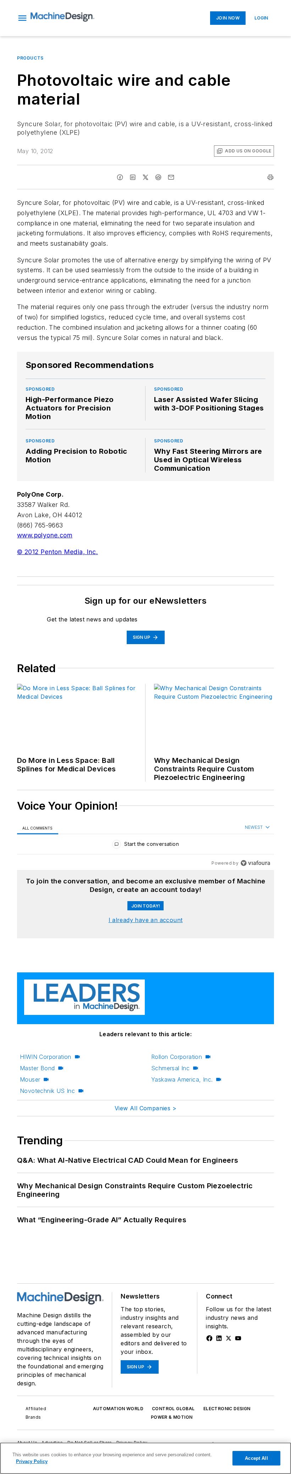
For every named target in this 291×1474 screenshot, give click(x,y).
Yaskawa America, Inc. (182, 1079)
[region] (145, 845)
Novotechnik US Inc (47, 1090)
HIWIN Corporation (45, 1056)
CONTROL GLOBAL (173, 1408)
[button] (22, 18)
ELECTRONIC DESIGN (227, 1408)
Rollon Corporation (176, 1056)
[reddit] (158, 177)
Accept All (256, 1458)
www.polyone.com (44, 535)
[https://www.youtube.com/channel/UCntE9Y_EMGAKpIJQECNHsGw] (238, 1338)
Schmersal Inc (170, 1068)
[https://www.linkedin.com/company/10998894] (219, 1338)
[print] (270, 177)
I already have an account (146, 919)
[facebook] (119, 177)
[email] (171, 177)
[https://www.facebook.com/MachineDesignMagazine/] (209, 1338)
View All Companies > (145, 1108)
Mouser (30, 1079)
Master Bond (37, 1068)
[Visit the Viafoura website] (255, 863)
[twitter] (145, 177)
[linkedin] (132, 177)
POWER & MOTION (172, 1417)
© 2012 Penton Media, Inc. (57, 551)
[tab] (37, 828)
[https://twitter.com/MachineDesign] (228, 1338)
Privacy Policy (32, 1461)
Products (30, 58)
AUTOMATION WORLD (118, 1408)
